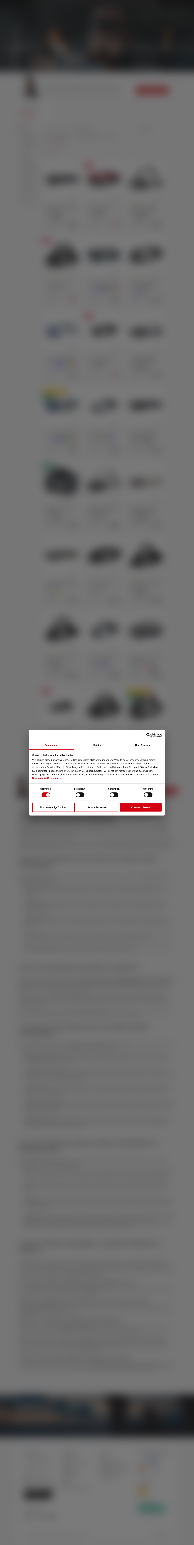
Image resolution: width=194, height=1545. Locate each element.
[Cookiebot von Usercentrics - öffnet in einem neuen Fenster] (148, 735)
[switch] (80, 794)
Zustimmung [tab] (51, 745)
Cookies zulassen (140, 807)
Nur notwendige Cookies (53, 807)
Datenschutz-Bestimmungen (48, 778)
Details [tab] (97, 745)
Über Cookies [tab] (142, 745)
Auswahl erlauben (97, 807)
